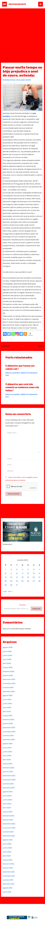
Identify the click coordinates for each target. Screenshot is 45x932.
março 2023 (7, 812)
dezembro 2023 (9, 775)
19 (28, 577)
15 (5, 577)
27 (34, 581)
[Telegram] (21, 334)
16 (11, 577)
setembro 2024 (9, 739)
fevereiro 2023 (8, 816)
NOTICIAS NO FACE (17, 4)
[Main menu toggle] (40, 4)
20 (34, 577)
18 (22, 577)
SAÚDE (23, 373)
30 (11, 585)
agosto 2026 (8, 647)
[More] (25, 334)
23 (11, 581)
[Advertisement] (22, 31)
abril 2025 (7, 711)
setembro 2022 (9, 836)
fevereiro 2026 (8, 671)
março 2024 (7, 764)
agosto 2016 (7, 888)
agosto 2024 (7, 743)
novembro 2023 (9, 780)
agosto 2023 (8, 792)
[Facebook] (5, 334)
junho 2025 (7, 703)
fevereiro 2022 (8, 864)
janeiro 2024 (8, 772)
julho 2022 (7, 844)
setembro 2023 (9, 788)
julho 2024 (7, 748)
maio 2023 (7, 804)
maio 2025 (7, 707)
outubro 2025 (8, 687)
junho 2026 (7, 655)
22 (5, 581)
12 (28, 573)
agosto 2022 (7, 840)
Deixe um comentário (12, 373)
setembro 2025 (9, 691)
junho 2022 (7, 848)
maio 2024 (7, 755)
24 (17, 581)
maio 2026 (7, 659)
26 (28, 581)
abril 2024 (7, 759)
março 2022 (7, 860)
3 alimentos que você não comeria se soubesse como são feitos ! (22, 387)
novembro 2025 (9, 683)
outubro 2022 (8, 832)
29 (5, 585)
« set (5, 591)
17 (17, 577)
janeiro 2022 (8, 868)
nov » (10, 591)
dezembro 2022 (9, 824)
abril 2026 (7, 663)
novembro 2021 (9, 876)
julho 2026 (7, 651)
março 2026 (7, 667)
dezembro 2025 (9, 679)
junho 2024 (7, 751)
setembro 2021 (8, 884)
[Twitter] (9, 334)
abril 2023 (7, 808)
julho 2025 (7, 699)
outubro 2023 (8, 784)
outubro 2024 (8, 735)
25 (22, 581)
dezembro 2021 (9, 872)
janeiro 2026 (8, 675)
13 (34, 573)
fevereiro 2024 (8, 768)
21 (39, 577)
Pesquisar (22, 605)
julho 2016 (7, 892)
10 (17, 573)
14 (39, 573)
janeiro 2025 (8, 723)
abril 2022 (7, 856)
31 (17, 585)
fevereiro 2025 (8, 719)
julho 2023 (7, 796)
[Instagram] (17, 334)
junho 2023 (7, 800)
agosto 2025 (7, 695)
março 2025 (7, 715)
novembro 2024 (9, 731)
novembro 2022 (9, 828)
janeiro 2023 (8, 820)
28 (39, 581)
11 (22, 573)
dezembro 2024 (9, 727)
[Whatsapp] (13, 334)
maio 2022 (7, 852)
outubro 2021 (8, 880)
